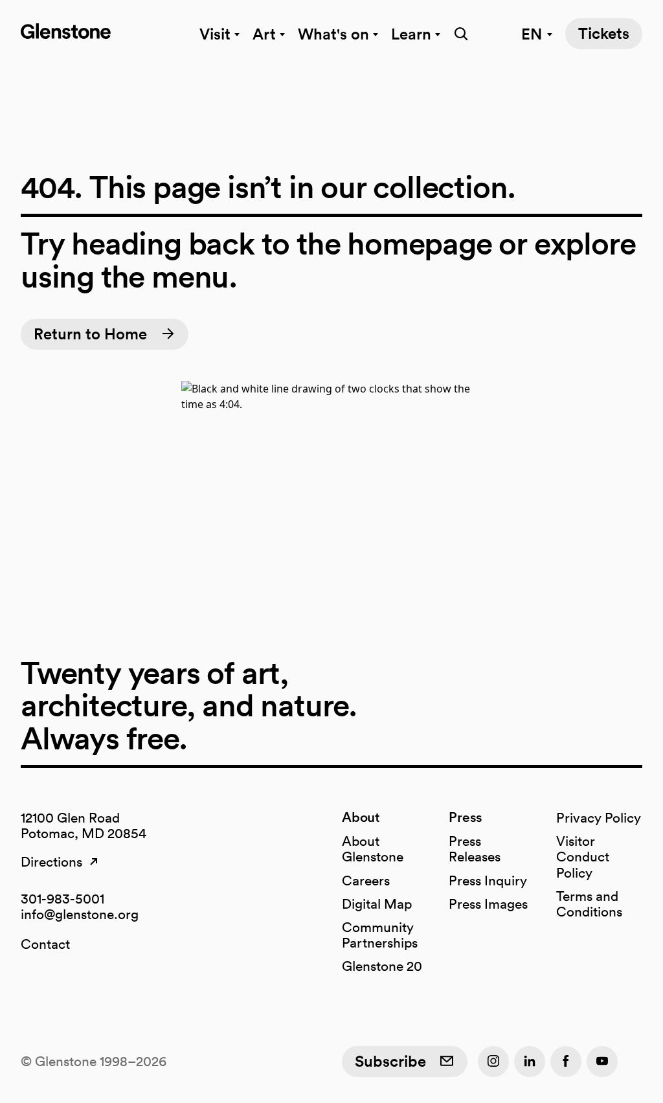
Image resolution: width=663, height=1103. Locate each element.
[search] (458, 33)
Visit (214, 33)
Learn (411, 33)
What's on (333, 33)
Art (264, 33)
